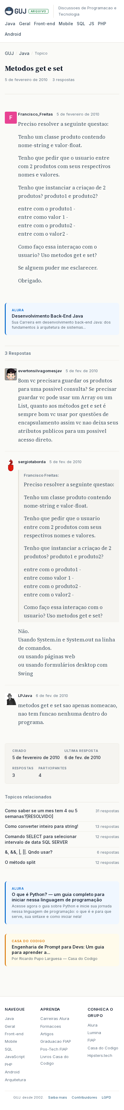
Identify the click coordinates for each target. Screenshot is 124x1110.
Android (13, 34)
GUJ (9, 53)
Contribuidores (84, 1097)
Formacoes (50, 1026)
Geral (24, 23)
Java (10, 23)
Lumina (94, 1032)
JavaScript (15, 1056)
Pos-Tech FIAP (54, 1049)
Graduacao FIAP (55, 1041)
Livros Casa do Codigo (54, 1059)
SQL (81, 23)
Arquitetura (15, 1079)
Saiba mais (57, 1097)
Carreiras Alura (54, 1018)
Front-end (14, 1033)
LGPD (106, 1097)
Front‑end (44, 23)
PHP (102, 23)
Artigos (47, 1033)
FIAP (92, 1040)
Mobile (66, 23)
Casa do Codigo (103, 1047)
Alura (93, 1025)
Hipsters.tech (100, 1055)
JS (91, 23)
